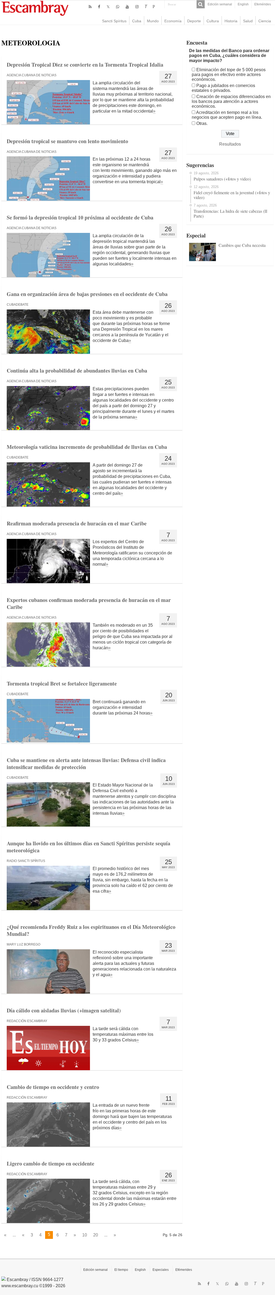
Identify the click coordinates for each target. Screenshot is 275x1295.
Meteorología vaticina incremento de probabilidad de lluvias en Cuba (87, 447)
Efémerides (183, 1270)
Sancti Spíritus (114, 21)
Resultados (230, 144)
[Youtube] (127, 6)
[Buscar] (201, 4)
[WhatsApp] (117, 6)
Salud (248, 21)
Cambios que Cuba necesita (242, 245)
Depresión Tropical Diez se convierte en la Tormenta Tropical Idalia (85, 64)
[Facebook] (99, 6)
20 (95, 1235)
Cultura (213, 21)
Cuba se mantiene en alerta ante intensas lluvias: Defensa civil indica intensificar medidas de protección (86, 763)
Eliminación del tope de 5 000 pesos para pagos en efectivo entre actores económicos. (229, 74)
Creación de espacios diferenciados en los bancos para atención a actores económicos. (231, 101)
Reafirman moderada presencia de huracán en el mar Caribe (77, 523)
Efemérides (262, 4)
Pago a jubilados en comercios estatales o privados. (223, 88)
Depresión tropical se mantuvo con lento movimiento (67, 141)
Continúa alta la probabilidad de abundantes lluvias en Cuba (77, 370)
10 (84, 1235)
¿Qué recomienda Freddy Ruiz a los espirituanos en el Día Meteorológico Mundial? (91, 930)
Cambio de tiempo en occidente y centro (53, 1087)
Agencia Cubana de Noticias (31, 75)
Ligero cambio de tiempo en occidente (50, 1163)
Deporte (194, 21)
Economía (173, 21)
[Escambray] (34, 8)
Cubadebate (17, 304)
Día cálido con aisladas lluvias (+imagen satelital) (64, 1010)
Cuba (136, 21)
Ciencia (264, 21)
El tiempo (121, 1270)
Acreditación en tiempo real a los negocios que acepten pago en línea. (227, 115)
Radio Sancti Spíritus (26, 861)
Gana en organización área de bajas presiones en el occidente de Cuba (87, 294)
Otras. (202, 123)
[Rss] (90, 6)
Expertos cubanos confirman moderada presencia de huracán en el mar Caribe (89, 603)
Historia (231, 21)
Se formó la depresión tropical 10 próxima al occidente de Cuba (80, 217)
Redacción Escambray (27, 1021)
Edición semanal (220, 4)
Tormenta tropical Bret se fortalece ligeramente (62, 683)
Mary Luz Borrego (23, 944)
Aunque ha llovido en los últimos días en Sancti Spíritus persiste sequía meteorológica (88, 846)
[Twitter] (108, 6)
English (243, 4)
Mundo (153, 21)
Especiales (161, 1270)
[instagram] (137, 6)
